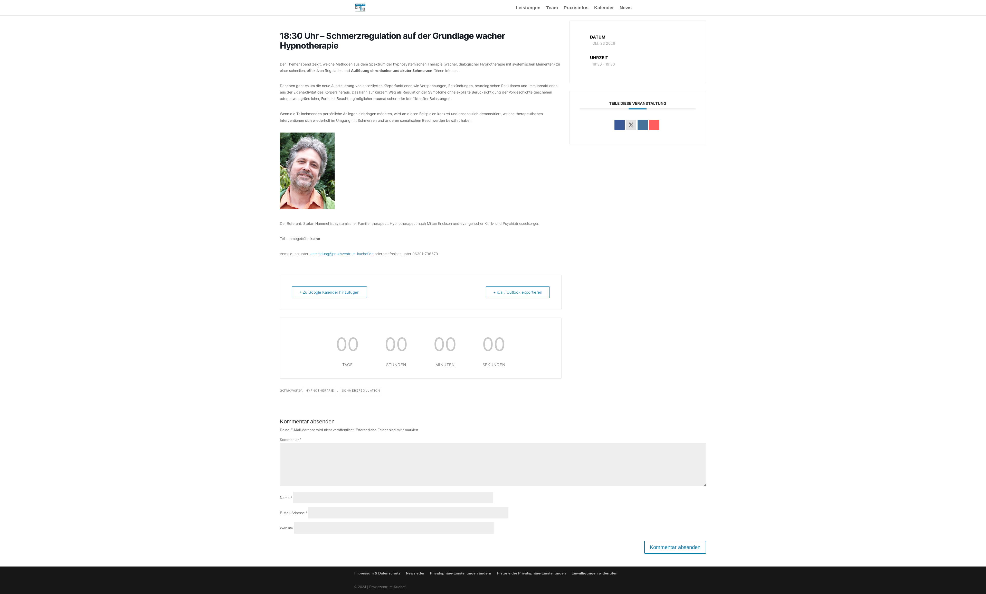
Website (286, 528)
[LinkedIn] (643, 125)
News (626, 8)
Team (552, 8)
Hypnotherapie (320, 390)
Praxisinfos (576, 8)
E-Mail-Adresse (293, 513)
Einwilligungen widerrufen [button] (595, 573)
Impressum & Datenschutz (377, 573)
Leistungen (528, 8)
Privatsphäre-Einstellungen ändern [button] (460, 573)
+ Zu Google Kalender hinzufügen (329, 292)
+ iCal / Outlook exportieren (517, 292)
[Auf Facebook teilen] (619, 125)
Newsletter (415, 573)
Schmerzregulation (361, 390)
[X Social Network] (631, 125)
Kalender (604, 8)
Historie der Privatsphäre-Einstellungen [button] (531, 573)
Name (286, 498)
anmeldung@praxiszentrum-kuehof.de (342, 254)
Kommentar (290, 440)
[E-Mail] (654, 125)
